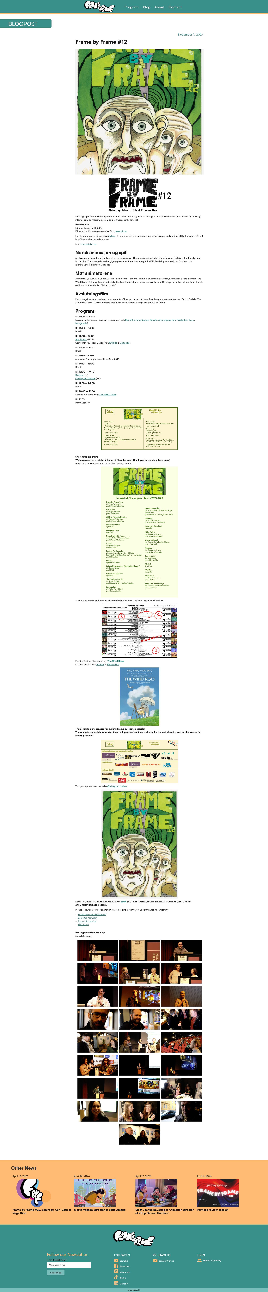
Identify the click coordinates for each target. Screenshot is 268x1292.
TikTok (123, 1278)
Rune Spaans (142, 319)
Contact (175, 7)
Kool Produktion (179, 319)
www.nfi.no (120, 231)
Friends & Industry (212, 1260)
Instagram (125, 1272)
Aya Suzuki (81, 339)
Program (132, 7)
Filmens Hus (113, 664)
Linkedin (124, 1283)
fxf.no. (112, 236)
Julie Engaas (164, 319)
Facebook (125, 1266)
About (159, 7)
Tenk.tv (153, 319)
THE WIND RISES (107, 394)
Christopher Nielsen (85, 378)
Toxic (191, 319)
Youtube (124, 1260)
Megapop (125, 342)
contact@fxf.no (166, 1260)
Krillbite (113, 342)
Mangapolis (81, 323)
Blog (146, 7)
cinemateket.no (88, 244)
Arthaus (100, 664)
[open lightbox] (97, 950)
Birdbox (79, 375)
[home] (103, 6)
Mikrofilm (130, 319)
